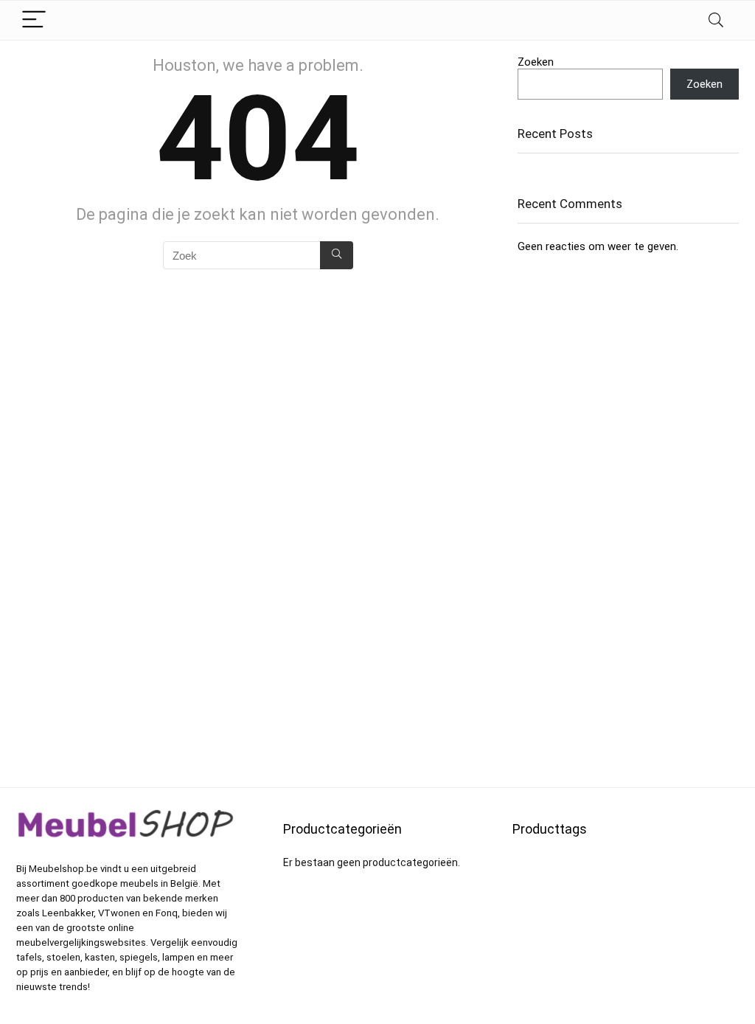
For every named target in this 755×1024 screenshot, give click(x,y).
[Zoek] (336, 255)
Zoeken (536, 62)
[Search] (716, 20)
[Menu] (34, 20)
